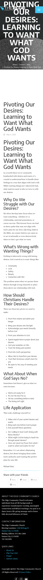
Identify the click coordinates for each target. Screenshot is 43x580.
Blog (28, 65)
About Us (10, 550)
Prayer (9, 556)
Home (15, 65)
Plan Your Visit (12, 553)
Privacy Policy (25, 572)
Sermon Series (12, 559)
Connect (22, 65)
